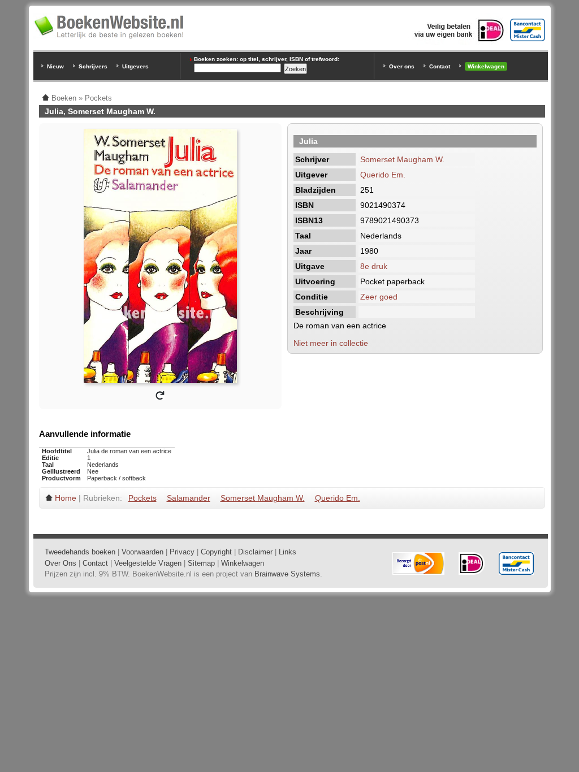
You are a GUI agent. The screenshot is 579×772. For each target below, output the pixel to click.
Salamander (188, 497)
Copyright (216, 552)
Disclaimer (255, 552)
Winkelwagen (486, 66)
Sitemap (201, 563)
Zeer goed (378, 296)
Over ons (401, 66)
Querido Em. (382, 174)
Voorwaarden (142, 552)
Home (65, 497)
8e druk (373, 266)
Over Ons (60, 563)
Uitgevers (135, 66)
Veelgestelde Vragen (148, 563)
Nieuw (55, 66)
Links (287, 552)
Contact (439, 66)
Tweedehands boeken (80, 552)
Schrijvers (93, 66)
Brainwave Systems (287, 574)
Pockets (142, 497)
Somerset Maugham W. (402, 159)
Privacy (182, 552)
